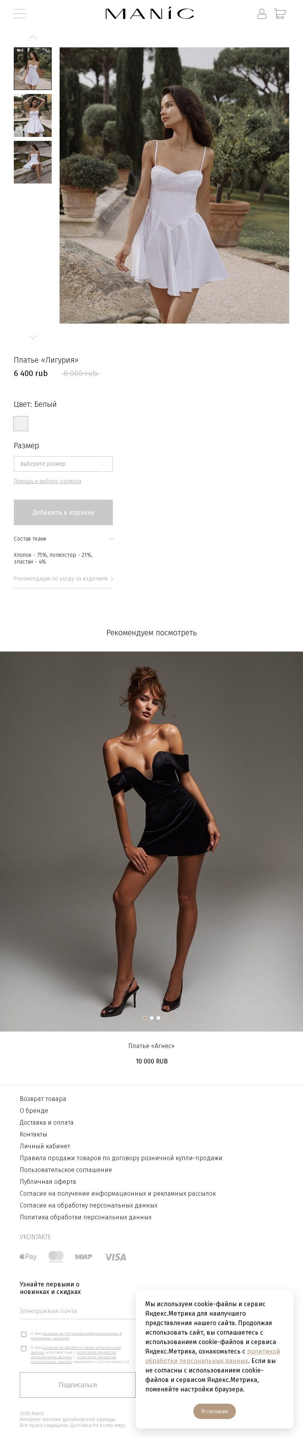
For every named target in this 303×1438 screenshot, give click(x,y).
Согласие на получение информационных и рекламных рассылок (118, 1193)
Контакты (33, 1134)
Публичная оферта (48, 1181)
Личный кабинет (45, 1146)
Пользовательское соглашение (66, 1170)
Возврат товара (43, 1099)
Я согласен (214, 1411)
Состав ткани (30, 539)
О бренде (34, 1110)
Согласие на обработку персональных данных (88, 1205)
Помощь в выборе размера (47, 481)
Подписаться (78, 1385)
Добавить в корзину (63, 512)
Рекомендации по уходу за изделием (61, 578)
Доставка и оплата (47, 1122)
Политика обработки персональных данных (86, 1217)
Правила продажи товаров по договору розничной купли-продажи (121, 1158)
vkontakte (35, 1237)
